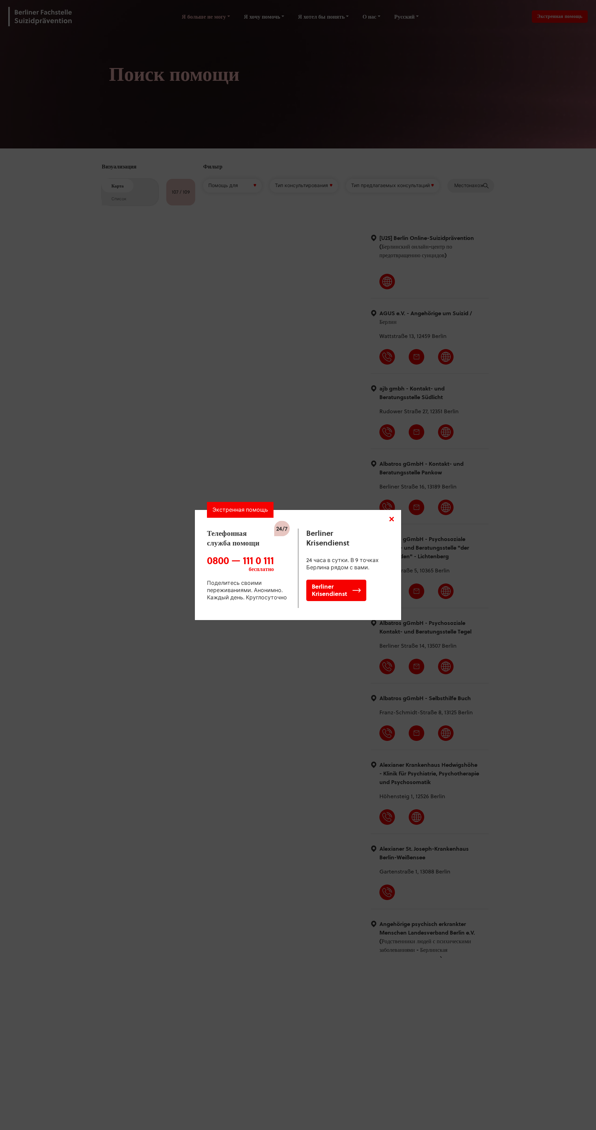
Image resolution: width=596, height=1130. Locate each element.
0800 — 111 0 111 (240, 563)
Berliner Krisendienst (329, 590)
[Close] (392, 519)
